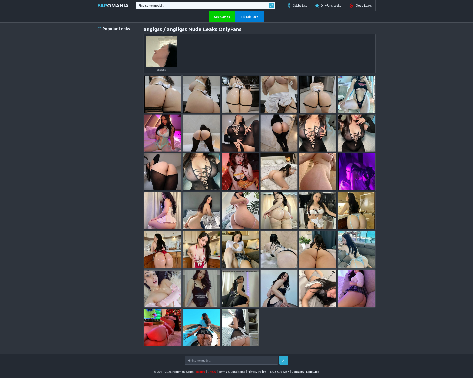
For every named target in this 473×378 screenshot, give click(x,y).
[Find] (271, 5)
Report (200, 371)
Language (312, 371)
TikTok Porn (249, 17)
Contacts (298, 371)
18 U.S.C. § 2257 (278, 371)
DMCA (211, 371)
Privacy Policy (257, 371)
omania (113, 5)
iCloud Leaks (363, 5)
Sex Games (222, 17)
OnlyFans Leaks (331, 5)
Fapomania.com (183, 371)
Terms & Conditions (231, 371)
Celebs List (300, 5)
